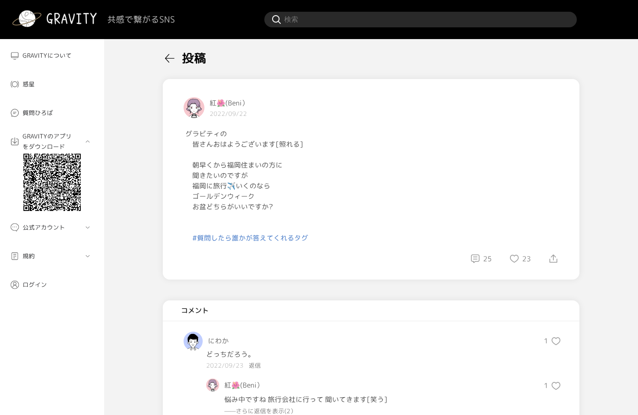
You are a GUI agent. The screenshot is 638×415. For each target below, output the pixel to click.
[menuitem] (52, 55)
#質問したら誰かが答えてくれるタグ (250, 238)
